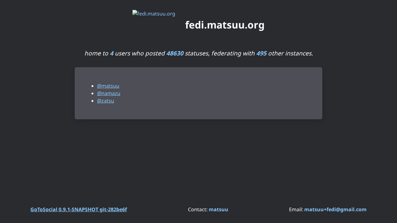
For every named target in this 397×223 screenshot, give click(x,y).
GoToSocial (78, 209)
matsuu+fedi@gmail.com (335, 209)
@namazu (108, 93)
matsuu (218, 209)
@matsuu (108, 85)
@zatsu (105, 100)
